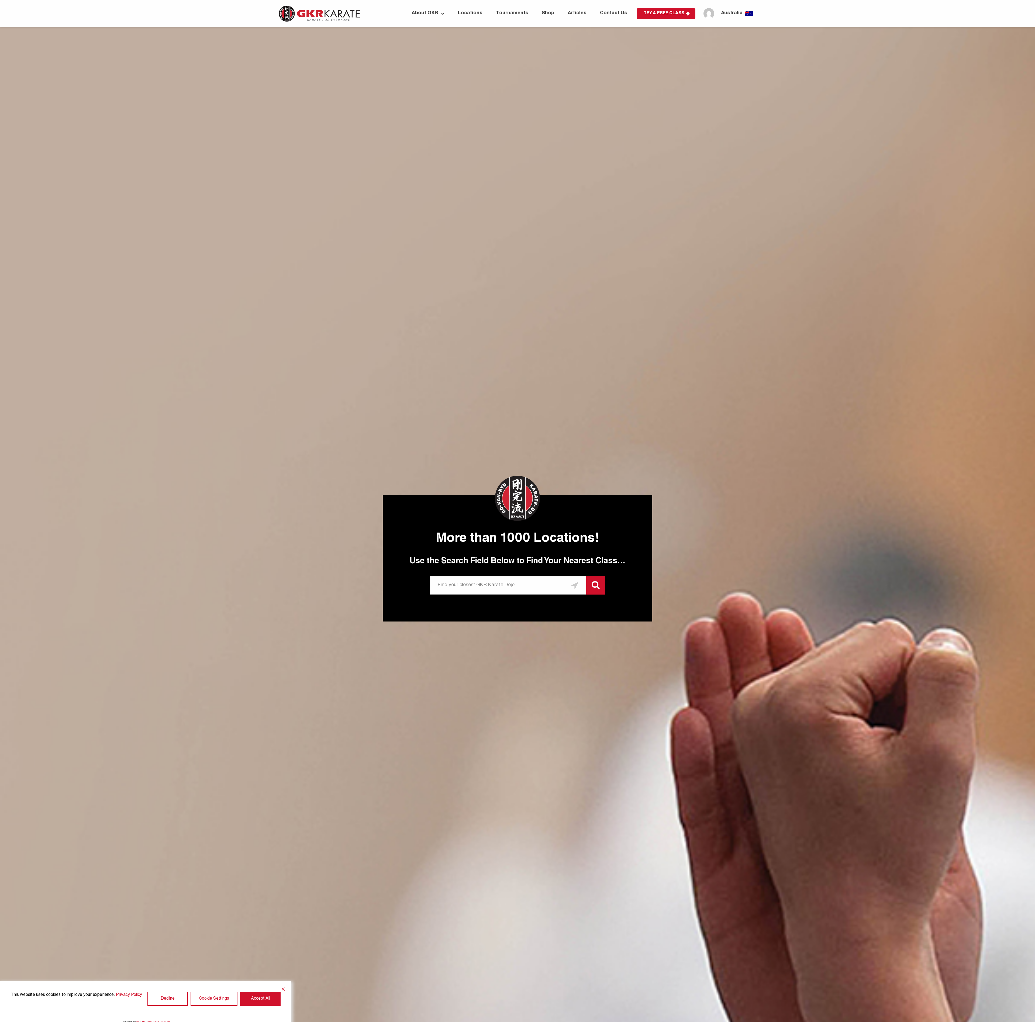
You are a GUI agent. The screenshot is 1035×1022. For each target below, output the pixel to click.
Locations (470, 13)
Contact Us (613, 13)
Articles (577, 13)
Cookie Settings (214, 999)
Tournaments (512, 13)
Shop (548, 13)
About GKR (425, 13)
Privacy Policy (129, 995)
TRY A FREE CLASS (664, 13)
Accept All (260, 999)
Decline (168, 999)
